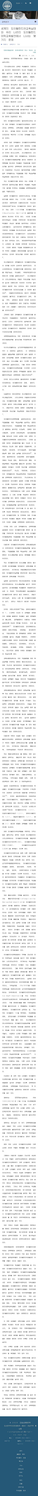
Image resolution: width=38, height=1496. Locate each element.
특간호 (21, 1461)
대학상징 (21, 1469)
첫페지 (4, 44)
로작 (20, 1450)
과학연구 (12, 44)
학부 (20, 1472)
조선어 (18, 3)
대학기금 (21, 1487)
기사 (18, 44)
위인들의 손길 (21, 1457)
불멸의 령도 (21, 1454)
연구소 (21, 1475)
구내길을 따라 (21, 1490)
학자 (20, 1480)
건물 (20, 1483)
